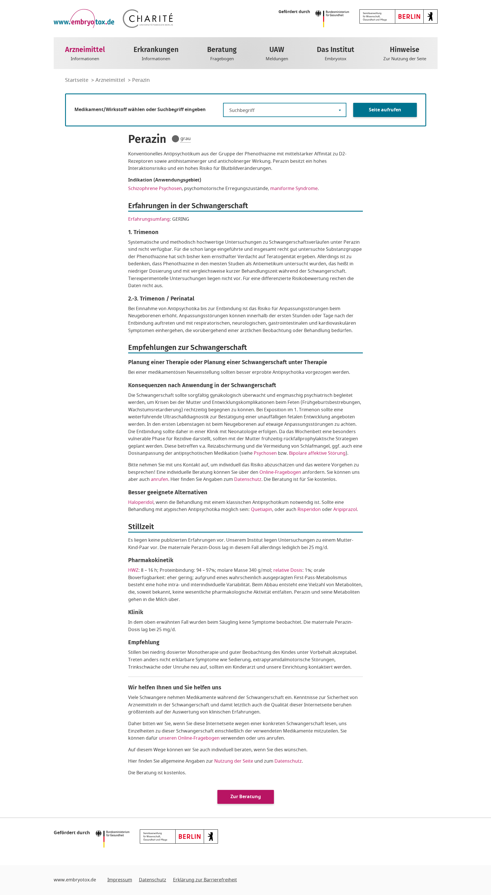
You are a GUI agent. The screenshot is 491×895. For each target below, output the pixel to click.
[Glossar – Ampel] (175, 138)
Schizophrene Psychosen (155, 188)
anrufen (159, 479)
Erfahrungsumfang (149, 219)
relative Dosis (287, 570)
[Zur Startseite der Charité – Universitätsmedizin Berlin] (148, 18)
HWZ (133, 570)
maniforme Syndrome (294, 188)
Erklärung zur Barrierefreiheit (205, 880)
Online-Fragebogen (280, 472)
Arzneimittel (110, 80)
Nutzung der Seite (233, 761)
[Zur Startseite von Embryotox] (84, 18)
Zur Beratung (245, 796)
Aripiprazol (345, 509)
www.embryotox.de (75, 880)
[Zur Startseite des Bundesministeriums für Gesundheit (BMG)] (333, 18)
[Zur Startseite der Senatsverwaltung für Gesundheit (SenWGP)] (398, 16)
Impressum (119, 880)
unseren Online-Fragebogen (189, 738)
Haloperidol (140, 502)
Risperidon (309, 509)
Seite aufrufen (385, 110)
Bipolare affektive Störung (317, 453)
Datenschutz (247, 479)
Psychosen (265, 453)
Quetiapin (261, 509)
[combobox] (285, 109)
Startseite (77, 80)
